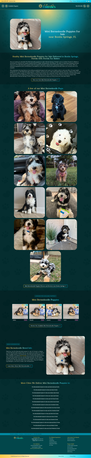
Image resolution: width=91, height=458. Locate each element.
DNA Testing (69, 451)
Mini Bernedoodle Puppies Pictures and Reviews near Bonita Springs (45, 286)
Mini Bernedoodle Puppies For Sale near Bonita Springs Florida (45, 386)
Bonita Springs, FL (28, 434)
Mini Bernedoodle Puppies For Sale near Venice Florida (45, 416)
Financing (51, 438)
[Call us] (84, 6)
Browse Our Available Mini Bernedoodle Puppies (45, 325)
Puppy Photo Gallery (53, 443)
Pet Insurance (70, 447)
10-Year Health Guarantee (72, 445)
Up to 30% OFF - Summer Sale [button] (8, 1)
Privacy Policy (72, 456)
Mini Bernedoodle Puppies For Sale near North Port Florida (45, 413)
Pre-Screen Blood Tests (72, 448)
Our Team (51, 445)
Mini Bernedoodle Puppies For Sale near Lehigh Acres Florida (45, 401)
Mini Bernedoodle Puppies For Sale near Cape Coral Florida (45, 395)
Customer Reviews (53, 442)
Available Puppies (13, 6)
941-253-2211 (79, 6)
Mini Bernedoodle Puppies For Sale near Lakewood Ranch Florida (45, 422)
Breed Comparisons (71, 440)
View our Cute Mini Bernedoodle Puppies (45, 80)
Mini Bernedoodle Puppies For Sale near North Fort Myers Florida (45, 407)
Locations (21, 434)
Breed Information (70, 438)
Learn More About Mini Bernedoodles (18, 366)
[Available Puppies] (6, 6)
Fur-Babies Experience (54, 437)
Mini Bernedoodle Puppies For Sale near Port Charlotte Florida (45, 410)
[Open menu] (2, 6)
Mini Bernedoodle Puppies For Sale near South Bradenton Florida (45, 428)
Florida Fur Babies (14, 434)
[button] (87, 1)
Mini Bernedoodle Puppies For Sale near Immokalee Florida (45, 404)
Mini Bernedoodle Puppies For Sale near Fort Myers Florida (45, 398)
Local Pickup (51, 440)
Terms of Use (61, 456)
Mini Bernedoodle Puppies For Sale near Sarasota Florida (45, 419)
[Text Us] (88, 6)
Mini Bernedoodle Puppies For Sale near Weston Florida (45, 425)
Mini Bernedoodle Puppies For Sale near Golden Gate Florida (45, 392)
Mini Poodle (23, 355)
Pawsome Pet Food (71, 450)
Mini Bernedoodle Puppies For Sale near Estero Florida (45, 389)
